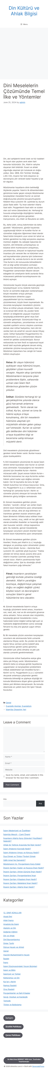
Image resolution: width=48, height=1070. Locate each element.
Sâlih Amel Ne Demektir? (14, 860)
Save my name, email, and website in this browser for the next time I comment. (24, 776)
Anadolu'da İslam (11, 924)
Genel (8, 703)
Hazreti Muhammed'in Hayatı (16, 955)
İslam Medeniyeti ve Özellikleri (16, 831)
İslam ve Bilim (9, 970)
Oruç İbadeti (8, 989)
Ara (4, 799)
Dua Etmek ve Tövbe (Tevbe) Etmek (19, 856)
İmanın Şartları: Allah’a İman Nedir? (19, 887)
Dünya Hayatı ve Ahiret (13, 947)
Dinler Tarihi (8, 943)
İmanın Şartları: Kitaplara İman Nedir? (20, 879)
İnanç (5, 962)
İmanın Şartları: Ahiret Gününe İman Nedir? (22, 872)
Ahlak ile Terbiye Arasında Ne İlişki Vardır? (22, 845)
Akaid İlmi (7, 916)
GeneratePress (38, 1066)
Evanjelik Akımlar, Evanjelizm (18, 706)
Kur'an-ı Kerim (9, 982)
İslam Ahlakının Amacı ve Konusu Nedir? (21, 852)
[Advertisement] (24, 54)
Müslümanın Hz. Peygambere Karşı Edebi (21, 864)
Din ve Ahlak (9, 936)
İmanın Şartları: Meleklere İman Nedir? (20, 883)
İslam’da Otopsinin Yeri (16, 709)
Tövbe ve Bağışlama (12, 1005)
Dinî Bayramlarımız (11, 939)
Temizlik (7, 1001)
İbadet (6, 959)
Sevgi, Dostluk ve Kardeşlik (15, 997)
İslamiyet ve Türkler (12, 974)
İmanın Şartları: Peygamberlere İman (19, 875)
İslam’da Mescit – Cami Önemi (16, 834)
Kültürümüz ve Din (11, 978)
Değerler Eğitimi (10, 932)
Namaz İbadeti (10, 985)
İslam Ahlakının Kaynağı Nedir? (17, 849)
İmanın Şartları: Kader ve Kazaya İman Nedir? (23, 868)
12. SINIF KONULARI (12, 913)
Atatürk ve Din (9, 928)
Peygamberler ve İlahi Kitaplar (16, 993)
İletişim (9, 1018)
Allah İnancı (8, 920)
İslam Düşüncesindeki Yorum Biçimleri (20, 966)
